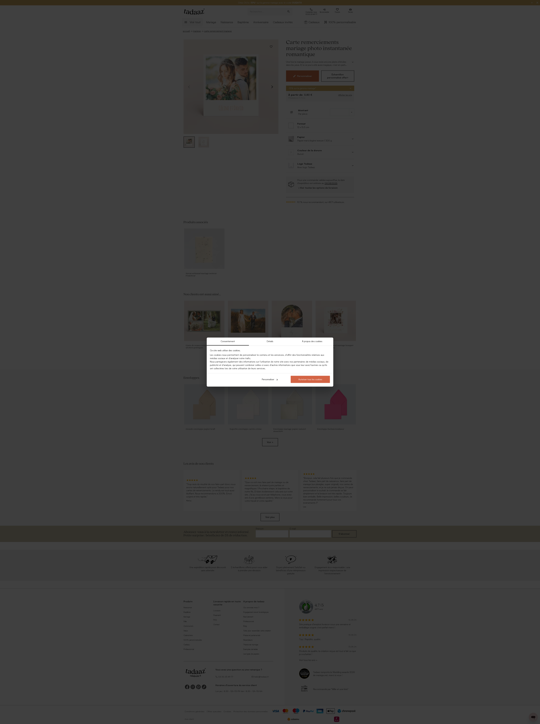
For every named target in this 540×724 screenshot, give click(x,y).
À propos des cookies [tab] (312, 341)
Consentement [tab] (228, 341)
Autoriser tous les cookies (310, 379)
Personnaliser (268, 379)
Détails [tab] (270, 341)
